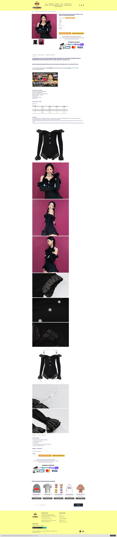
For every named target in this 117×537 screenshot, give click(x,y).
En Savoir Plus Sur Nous (67, 5)
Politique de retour (62, 520)
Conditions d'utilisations (63, 518)
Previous (34, 25)
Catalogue (46, 5)
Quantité (60, 28)
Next (55, 25)
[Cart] (83, 5)
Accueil (32, 11)
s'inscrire (44, 527)
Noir (60, 21)
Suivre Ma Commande (58, 6)
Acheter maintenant (78, 33)
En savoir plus (35, 535)
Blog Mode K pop (62, 516)
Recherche (61, 515)
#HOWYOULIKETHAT (75, 68)
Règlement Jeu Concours (36, 532)
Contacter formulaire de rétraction (55, 5)
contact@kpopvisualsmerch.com (46, 518)
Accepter (112, 535)
